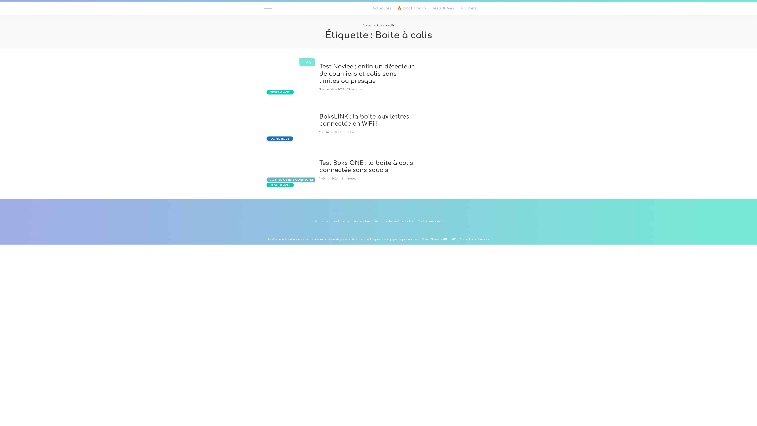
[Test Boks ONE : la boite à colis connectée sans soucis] (289, 170)
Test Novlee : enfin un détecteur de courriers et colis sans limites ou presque (366, 73)
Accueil (368, 25)
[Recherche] (490, 8)
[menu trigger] (270, 8)
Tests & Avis (280, 92)
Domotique (279, 138)
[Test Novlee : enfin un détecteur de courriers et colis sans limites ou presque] (289, 77)
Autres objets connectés (292, 179)
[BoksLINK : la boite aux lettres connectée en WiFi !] (289, 124)
